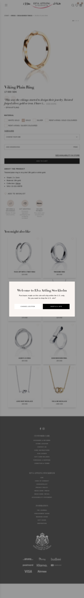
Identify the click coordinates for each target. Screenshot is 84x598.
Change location (28, 306)
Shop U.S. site (56, 306)
